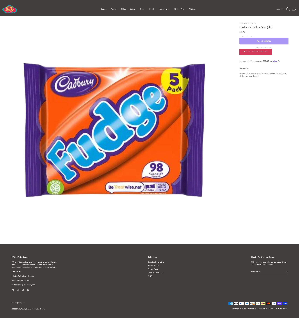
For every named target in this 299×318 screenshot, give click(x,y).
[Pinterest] (28, 290)
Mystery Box (179, 9)
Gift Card (192, 9)
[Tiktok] (23, 290)
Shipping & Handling (156, 262)
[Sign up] (286, 272)
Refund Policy (153, 265)
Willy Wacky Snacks (247, 23)
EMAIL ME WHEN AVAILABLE (255, 52)
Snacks (103, 9)
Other (142, 9)
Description (243, 68)
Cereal (132, 9)
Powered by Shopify (38, 309)
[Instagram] (18, 290)
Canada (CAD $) (17, 303)
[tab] (245, 68)
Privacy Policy (153, 269)
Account (279, 9)
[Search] (287, 9)
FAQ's (150, 276)
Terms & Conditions (155, 272)
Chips (123, 9)
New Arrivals (164, 9)
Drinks (113, 9)
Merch (151, 9)
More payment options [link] (264, 47)
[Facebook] (13, 290)
